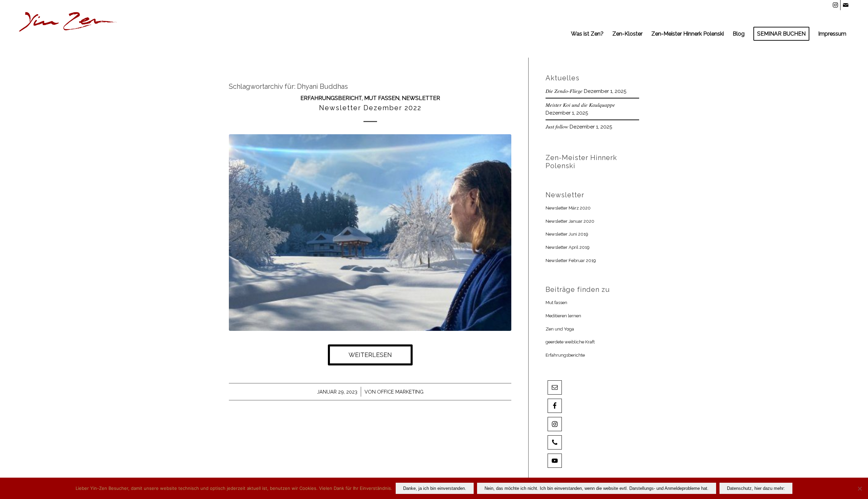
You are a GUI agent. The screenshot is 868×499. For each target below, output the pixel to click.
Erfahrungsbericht (331, 98)
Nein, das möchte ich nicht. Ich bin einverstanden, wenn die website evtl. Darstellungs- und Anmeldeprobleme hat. (597, 488)
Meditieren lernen (563, 315)
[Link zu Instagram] (835, 5)
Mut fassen (381, 98)
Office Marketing (400, 392)
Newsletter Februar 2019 (571, 260)
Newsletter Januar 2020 (570, 221)
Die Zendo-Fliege (564, 90)
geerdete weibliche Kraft (570, 341)
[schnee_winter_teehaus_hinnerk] (370, 232)
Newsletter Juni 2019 (567, 234)
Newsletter (421, 98)
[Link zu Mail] (846, 5)
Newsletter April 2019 (568, 247)
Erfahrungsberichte (565, 355)
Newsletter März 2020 (568, 208)
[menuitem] (587, 34)
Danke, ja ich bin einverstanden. (434, 488)
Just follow (557, 126)
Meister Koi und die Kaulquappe (580, 104)
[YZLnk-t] (68, 34)
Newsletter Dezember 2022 (370, 108)
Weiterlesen (370, 354)
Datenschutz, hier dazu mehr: (756, 488)
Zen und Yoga (560, 329)
